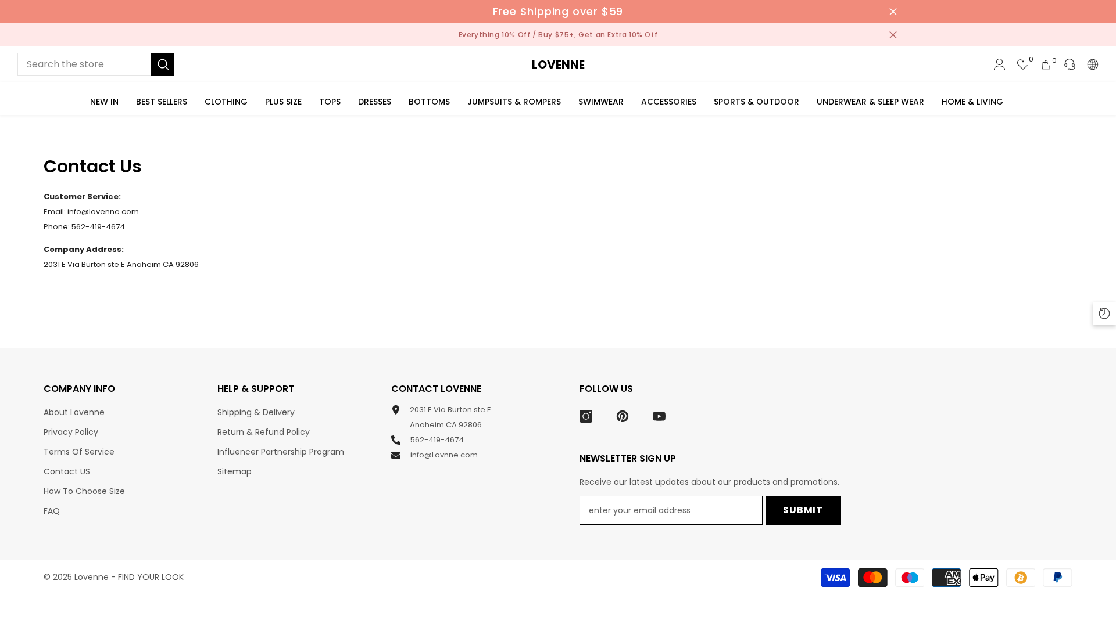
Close (893, 12)
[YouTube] (659, 416)
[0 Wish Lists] (1023, 64)
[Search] (95, 64)
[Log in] (1000, 64)
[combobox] (84, 64)
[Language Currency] (1093, 64)
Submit (803, 510)
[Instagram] (586, 416)
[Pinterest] (622, 416)
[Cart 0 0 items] (1046, 64)
